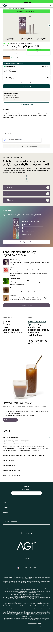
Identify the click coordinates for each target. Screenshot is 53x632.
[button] (26, 262)
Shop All (9, 8)
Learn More (34, 146)
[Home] (5, 5)
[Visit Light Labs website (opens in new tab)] (5, 140)
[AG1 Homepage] (26, 546)
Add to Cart (25, 86)
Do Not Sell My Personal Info (19, 627)
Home (5, 8)
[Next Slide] (49, 25)
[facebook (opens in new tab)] (24, 533)
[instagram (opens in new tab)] (21, 533)
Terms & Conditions (32, 627)
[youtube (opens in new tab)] (31, 533)
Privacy (7, 627)
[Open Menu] (50, 5)
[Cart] (47, 5)
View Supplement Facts (26, 104)
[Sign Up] (40, 493)
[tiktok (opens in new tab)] (29, 533)
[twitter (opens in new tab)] (26, 533)
